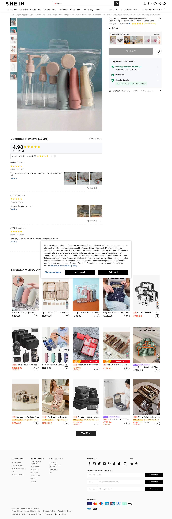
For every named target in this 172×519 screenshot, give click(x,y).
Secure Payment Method (55, 466)
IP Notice (32, 514)
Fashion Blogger (17, 465)
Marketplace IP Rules (19, 514)
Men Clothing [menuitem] (88, 10)
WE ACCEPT (91, 499)
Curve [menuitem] (72, 10)
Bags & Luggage (22, 15)
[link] (150, 3)
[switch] (53, 156)
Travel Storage (52, 15)
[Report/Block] (100, 188)
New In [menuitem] (33, 10)
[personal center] (144, 3)
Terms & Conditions (64, 511)
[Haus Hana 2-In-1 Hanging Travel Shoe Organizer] (116, 397)
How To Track (35, 469)
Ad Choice (48, 514)
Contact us (53, 462)
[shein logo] (15, 3)
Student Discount (17, 474)
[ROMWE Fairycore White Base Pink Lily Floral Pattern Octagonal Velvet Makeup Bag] (147, 40)
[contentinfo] (125, 503)
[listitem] (113, 40)
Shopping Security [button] (122, 80)
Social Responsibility (19, 468)
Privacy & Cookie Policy (32, 511)
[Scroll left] (162, 9)
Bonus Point (53, 470)
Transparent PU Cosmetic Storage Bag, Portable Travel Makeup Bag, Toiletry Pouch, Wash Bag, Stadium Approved (26, 417)
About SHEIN (16, 462)
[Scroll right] (165, 9)
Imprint (40, 514)
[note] (86, 361)
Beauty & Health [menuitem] (115, 10)
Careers (14, 471)
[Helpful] (87, 188)
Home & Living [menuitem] (101, 10)
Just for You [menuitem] (23, 10)
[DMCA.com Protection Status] (95, 509)
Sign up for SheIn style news (99, 470)
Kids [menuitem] (78, 10)
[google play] (136, 465)
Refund (33, 481)
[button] (160, 3)
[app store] (132, 465)
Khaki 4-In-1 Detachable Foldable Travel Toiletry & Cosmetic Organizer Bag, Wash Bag (116, 365)
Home (12, 15)
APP (131, 459)
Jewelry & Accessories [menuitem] (132, 10)
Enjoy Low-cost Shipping (36, 462)
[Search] (116, 3)
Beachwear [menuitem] (63, 10)
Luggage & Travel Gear (37, 15)
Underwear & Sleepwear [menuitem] (152, 10)
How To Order (35, 466)
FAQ (50, 473)
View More (86, 433)
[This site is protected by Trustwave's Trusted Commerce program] (89, 509)
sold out (131, 51)
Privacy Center (17, 511)
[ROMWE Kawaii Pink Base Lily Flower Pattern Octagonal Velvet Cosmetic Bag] (154, 40)
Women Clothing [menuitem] (50, 10)
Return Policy (35, 475)
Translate (13, 178)
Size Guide (34, 472)
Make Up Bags (64, 15)
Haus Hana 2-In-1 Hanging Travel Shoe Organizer (116, 419)
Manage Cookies (49, 511)
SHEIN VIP (34, 478)
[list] (107, 463)
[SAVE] (158, 51)
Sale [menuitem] (39, 10)
